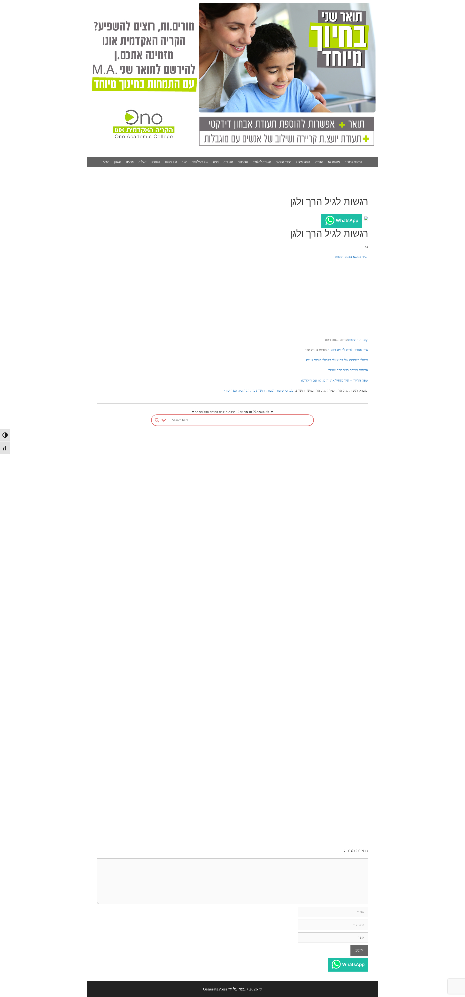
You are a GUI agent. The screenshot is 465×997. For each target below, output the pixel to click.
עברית (319, 162)
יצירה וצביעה (283, 162)
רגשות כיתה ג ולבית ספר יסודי (244, 390)
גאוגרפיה (243, 162)
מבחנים (155, 162)
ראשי (106, 162)
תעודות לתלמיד (262, 162)
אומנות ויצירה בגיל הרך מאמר (348, 370)
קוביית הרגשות (358, 340)
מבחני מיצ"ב (303, 162)
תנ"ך (184, 162)
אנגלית (143, 162)
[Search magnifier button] (157, 420)
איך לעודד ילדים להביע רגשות (347, 350)
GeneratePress (215, 989)
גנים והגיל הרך (200, 162)
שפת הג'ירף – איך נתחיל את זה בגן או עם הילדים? (334, 380)
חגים (216, 162)
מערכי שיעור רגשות (280, 390)
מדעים (130, 162)
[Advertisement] (232, 298)
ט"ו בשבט (171, 162)
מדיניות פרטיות (353, 162)
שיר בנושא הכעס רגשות (351, 257)
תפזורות (228, 162)
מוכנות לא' (333, 162)
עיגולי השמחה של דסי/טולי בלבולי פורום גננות (337, 360)
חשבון (117, 162)
